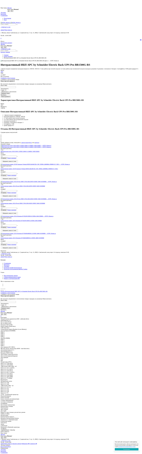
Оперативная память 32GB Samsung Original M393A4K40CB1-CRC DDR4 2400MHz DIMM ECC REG (29, 168)
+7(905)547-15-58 (5, 27)
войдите (37, 142)
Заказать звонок (16, 443)
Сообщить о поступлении (8, 78)
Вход (5, 20)
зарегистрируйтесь (26, 142)
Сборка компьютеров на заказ (12, 277)
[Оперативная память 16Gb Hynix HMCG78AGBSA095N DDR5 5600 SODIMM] (71, 181)
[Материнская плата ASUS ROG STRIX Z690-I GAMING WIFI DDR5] (71, 146)
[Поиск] (17, 24)
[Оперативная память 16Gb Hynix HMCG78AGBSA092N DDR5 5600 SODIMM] (71, 199)
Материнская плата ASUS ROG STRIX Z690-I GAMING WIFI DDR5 (20, 151)
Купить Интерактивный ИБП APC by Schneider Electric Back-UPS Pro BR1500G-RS (24, 291)
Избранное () (26, 443)
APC (2, 71)
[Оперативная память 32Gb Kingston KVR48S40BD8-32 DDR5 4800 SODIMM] (71, 233)
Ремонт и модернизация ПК (12, 278)
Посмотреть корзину (6, 42)
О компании (4, 15)
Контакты (3, 14)
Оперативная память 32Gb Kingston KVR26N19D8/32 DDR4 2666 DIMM (21, 220)
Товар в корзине (11, 158)
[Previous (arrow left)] (1, 290)
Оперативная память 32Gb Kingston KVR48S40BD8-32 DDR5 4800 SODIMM (22, 238)
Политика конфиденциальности (13, 267)
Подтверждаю (126, 449)
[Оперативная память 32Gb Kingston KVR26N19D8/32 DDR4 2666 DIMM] (71, 216)
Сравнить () (33, 443)
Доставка (3, 12)
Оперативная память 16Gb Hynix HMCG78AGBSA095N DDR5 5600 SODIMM (23, 186)
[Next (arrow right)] (3, 290)
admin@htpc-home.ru (6, 30)
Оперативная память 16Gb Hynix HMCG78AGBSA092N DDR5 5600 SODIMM (23, 203)
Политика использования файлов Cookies (15, 269)
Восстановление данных (11, 275)
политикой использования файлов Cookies (127, 446)
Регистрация (7, 18)
